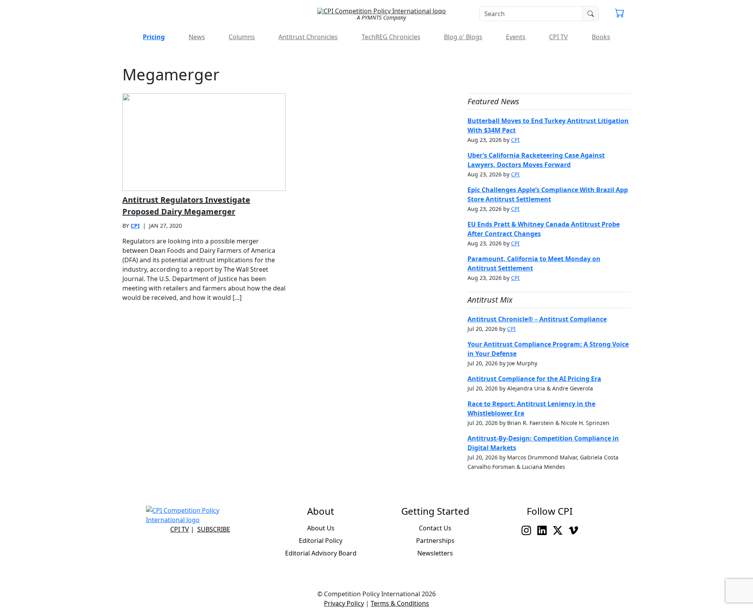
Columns (242, 37)
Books (601, 37)
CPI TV (558, 37)
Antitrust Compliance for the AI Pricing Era (534, 378)
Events (516, 37)
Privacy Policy (344, 603)
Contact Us (435, 528)
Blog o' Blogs (463, 37)
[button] (619, 14)
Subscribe (213, 529)
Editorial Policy (320, 540)
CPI (135, 225)
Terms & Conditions (400, 603)
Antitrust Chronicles (308, 37)
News (197, 37)
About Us (321, 528)
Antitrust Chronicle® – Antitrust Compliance (537, 319)
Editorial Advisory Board (320, 553)
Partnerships (435, 540)
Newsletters (435, 553)
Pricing (154, 37)
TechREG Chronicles (391, 37)
